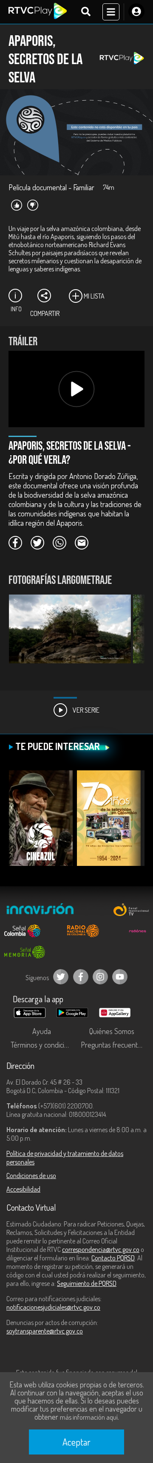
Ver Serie (85, 710)
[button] (134, 635)
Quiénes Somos (111, 1031)
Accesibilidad (23, 1189)
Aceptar (76, 1442)
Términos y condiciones (43, 1044)
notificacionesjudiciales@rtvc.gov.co (53, 1307)
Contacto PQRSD (113, 1258)
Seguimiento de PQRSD (86, 1283)
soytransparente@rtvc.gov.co (44, 1331)
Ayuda (41, 1031)
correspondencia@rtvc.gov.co (100, 1249)
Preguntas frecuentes (112, 1044)
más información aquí (89, 1417)
